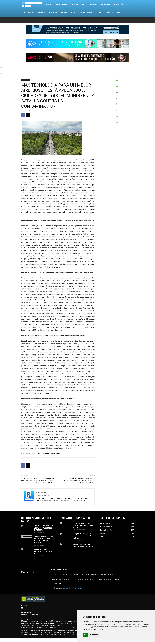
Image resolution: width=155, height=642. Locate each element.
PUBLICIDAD (105, 4)
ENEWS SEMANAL (29, 13)
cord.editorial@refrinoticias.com (71, 588)
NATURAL (74, 13)
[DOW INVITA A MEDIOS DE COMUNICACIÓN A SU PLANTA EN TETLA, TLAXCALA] (65, 546)
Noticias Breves (26, 80)
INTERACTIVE (52, 13)
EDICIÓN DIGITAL (78, 4)
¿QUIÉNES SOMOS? (60, 4)
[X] (125, 20)
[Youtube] (132, 20)
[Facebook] (118, 20)
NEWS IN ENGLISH (88, 13)
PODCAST (101, 13)
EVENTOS (41, 13)
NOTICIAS (93, 4)
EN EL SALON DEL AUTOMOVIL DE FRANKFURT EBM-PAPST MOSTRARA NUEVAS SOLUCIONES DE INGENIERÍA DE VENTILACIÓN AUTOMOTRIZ (37, 480)
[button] (131, 4)
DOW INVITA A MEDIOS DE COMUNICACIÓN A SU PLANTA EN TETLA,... (83, 546)
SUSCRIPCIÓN (118, 4)
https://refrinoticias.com (42, 495)
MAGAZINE (64, 13)
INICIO (48, 4)
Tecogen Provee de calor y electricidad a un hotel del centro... (82, 536)
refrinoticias (41, 493)
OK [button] (85, 634)
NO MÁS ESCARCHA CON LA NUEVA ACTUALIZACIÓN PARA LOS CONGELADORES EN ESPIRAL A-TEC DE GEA (78, 480)
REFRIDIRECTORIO (113, 13)
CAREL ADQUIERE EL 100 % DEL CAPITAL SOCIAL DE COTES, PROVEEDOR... (43, 528)
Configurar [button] (94, 634)
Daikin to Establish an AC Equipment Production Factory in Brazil (83, 525)
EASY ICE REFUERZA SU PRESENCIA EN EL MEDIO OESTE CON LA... (44, 551)
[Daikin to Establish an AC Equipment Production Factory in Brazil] (65, 525)
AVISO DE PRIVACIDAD (58, 584)
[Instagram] (121, 20)
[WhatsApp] (128, 20)
